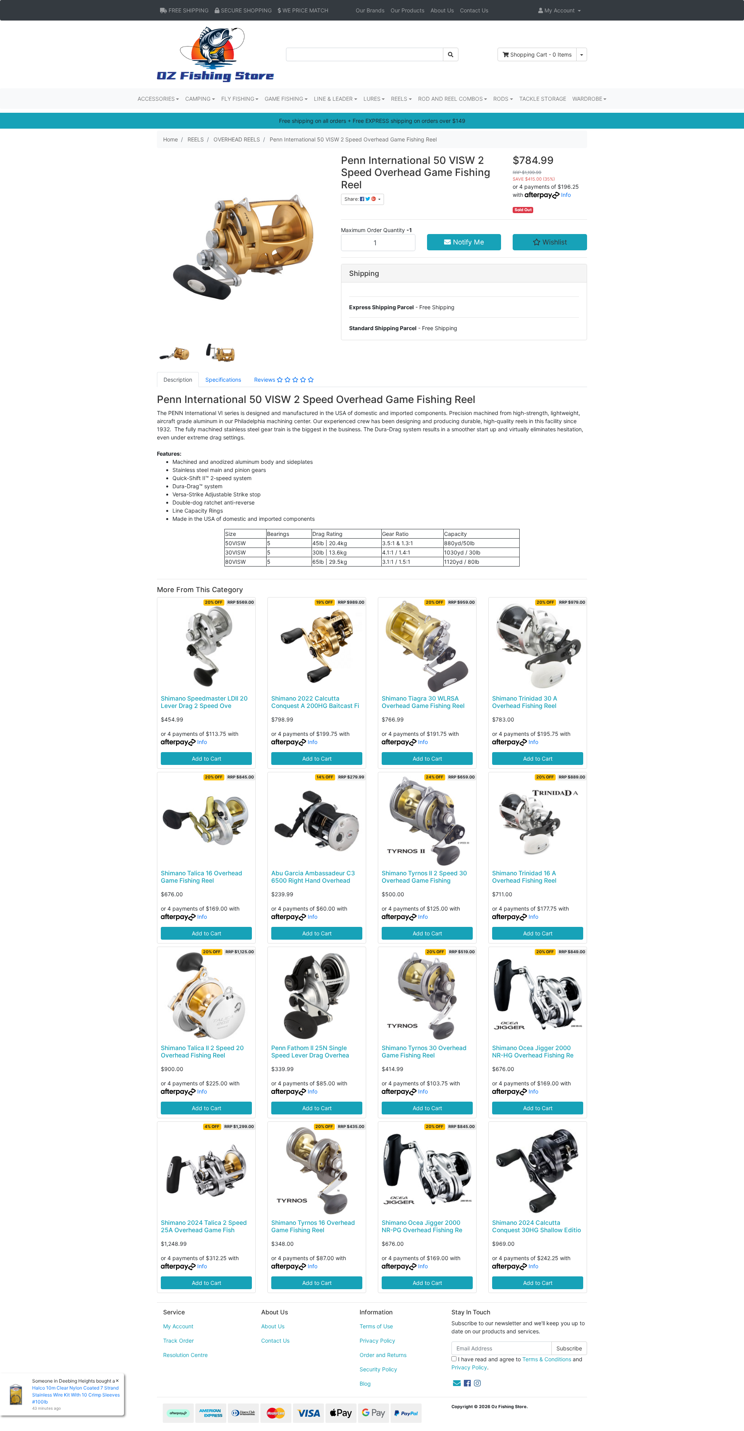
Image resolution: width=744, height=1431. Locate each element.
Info (566, 194)
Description (178, 379)
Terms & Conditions (546, 1359)
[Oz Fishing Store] (215, 53)
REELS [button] (399, 98)
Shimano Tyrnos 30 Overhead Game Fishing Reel (424, 1051)
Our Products (407, 10)
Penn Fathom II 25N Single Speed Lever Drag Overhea (310, 1051)
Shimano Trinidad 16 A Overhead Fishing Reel (524, 877)
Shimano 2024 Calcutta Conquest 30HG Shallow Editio (536, 1226)
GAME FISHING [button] (284, 98)
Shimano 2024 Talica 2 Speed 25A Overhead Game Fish (204, 1226)
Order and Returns (383, 1355)
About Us (442, 10)
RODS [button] (500, 98)
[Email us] (457, 1383)
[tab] (178, 379)
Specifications (223, 379)
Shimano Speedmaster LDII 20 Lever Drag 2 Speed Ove (204, 702)
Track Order (178, 1340)
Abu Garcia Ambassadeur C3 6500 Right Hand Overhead (313, 877)
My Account (178, 1326)
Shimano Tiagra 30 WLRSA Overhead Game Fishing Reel (423, 702)
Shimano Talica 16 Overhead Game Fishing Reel (201, 877)
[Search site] (450, 54)
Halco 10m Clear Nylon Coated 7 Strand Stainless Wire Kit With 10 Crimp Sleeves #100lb (76, 1395)
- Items (541, 54)
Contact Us (474, 10)
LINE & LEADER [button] (333, 98)
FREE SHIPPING (187, 10)
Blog (365, 1383)
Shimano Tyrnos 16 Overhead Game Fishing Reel (313, 1226)
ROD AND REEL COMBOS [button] (450, 98)
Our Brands (370, 10)
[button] (559, 10)
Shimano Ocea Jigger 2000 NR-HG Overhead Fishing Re (533, 1051)
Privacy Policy (377, 1340)
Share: (352, 199)
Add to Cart (206, 758)
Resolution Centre (185, 1355)
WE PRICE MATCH (304, 10)
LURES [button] (372, 98)
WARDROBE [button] (587, 98)
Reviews (265, 379)
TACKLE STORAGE (542, 98)
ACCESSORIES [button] (156, 98)
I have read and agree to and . (516, 1363)
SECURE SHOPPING (245, 10)
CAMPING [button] (197, 98)
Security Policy (378, 1369)
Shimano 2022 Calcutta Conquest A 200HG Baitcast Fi (315, 702)
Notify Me (467, 242)
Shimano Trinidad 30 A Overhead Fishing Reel (524, 702)
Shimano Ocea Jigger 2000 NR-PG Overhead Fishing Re (422, 1226)
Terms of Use (376, 1326)
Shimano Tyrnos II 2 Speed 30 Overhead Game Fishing (424, 877)
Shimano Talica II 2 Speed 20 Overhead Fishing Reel (202, 1051)
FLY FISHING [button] (237, 98)
